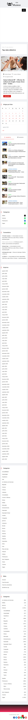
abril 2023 (4, 374)
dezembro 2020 (5, 446)
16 (2, 118)
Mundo (3, 525)
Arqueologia (5, 474)
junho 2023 (4, 368)
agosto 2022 (5, 394)
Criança (4, 489)
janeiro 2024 (5, 350)
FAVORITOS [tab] (8, 137)
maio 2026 (4, 278)
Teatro (3, 561)
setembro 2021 (5, 423)
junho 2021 (4, 430)
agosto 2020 (5, 456)
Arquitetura (4, 476)
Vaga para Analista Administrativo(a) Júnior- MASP (16, 144)
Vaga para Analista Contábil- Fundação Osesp (14, 190)
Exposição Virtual (6, 513)
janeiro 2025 (5, 319)
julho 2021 (4, 428)
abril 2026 (4, 281)
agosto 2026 (5, 271)
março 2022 (5, 407)
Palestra (4, 538)
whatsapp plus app (6, 252)
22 (23, 118)
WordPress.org (5, 587)
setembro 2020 (5, 454)
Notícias (4, 218)
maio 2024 (4, 340)
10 (6, 115)
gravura (4, 520)
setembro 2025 (5, 299)
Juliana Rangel (8, 74)
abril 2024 (4, 343)
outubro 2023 (5, 358)
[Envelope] (26, 718)
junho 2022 (4, 399)
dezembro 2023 (5, 353)
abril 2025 (4, 312)
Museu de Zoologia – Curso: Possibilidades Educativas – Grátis (16, 171)
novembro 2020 (5, 448)
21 (19, 118)
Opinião (4, 536)
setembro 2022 (5, 392)
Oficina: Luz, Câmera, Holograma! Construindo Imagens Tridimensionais (16, 150)
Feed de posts (5, 582)
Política (3, 554)
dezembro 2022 (5, 384)
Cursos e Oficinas (17, 74)
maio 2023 (4, 371)
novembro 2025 (5, 294)
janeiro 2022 (5, 412)
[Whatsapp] (21, 718)
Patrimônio (4, 541)
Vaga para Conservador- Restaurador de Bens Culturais (16, 184)
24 (6, 121)
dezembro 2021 (5, 415)
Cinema (4, 487)
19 (12, 118)
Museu (3, 528)
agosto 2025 (5, 301)
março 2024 (5, 345)
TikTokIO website (6, 235)
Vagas (9, 142)
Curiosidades (5, 494)
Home (3, 47)
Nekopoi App (5, 246)
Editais (3, 215)
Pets (3, 546)
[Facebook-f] (14, 718)
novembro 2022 (5, 386)
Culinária (4, 492)
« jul (3, 130)
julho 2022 (4, 397)
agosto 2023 (5, 363)
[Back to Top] (23, 716)
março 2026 (5, 283)
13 (16, 115)
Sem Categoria (5, 559)
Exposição (4, 510)
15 (23, 115)
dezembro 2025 (5, 291)
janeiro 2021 (5, 443)
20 (16, 118)
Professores (5, 220)
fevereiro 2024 (5, 348)
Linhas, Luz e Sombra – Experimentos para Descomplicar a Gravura (16, 157)
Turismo (4, 564)
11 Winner (4, 256)
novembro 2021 (5, 417)
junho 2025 (4, 307)
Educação (4, 505)
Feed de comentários (7, 584)
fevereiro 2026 (5, 286)
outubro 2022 (5, 389)
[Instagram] (24, 718)
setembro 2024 (5, 330)
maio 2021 (4, 433)
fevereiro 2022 (5, 410)
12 (12, 115)
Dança (3, 500)
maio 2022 (4, 402)
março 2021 (5, 438)
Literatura (4, 523)
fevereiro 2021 (5, 441)
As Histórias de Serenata (7, 482)
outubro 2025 (5, 296)
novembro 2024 (5, 325)
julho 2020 (4, 459)
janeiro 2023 (5, 381)
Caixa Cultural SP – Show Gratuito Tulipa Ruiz (16, 177)
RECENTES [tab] (21, 137)
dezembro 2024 (5, 322)
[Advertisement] (14, 28)
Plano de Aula (5, 549)
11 (9, 115)
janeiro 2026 (5, 289)
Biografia (4, 484)
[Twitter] (16, 718)
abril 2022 (4, 405)
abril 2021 (4, 435)
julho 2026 (4, 273)
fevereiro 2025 (5, 317)
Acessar (4, 579)
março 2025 (5, 314)
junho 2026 (4, 276)
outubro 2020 (5, 451)
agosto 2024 (5, 332)
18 (9, 118)
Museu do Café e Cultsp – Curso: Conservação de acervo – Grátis (15, 203)
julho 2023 (4, 366)
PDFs (3, 543)
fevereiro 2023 (5, 379)
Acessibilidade (5, 471)
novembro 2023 (5, 356)
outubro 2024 (5, 327)
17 (6, 118)
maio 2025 (4, 309)
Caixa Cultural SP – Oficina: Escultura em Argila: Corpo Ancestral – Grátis (14, 82)
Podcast (4, 551)
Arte (9, 148)
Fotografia (4, 518)
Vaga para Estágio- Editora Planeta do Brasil (16, 196)
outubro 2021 (5, 420)
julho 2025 (4, 304)
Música (10, 175)
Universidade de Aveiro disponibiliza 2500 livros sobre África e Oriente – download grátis (13, 237)
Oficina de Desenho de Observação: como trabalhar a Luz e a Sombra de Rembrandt (16, 164)
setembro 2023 (5, 361)
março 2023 (5, 376)
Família (4, 515)
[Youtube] (19, 718)
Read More (7, 96)
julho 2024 (4, 335)
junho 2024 (4, 338)
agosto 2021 (5, 425)
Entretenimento (5, 507)
